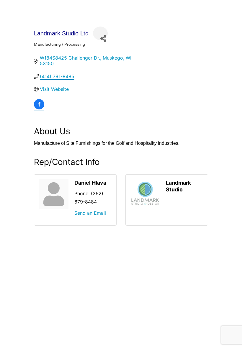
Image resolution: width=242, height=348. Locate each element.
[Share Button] (100, 33)
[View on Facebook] (39, 108)
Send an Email (90, 213)
